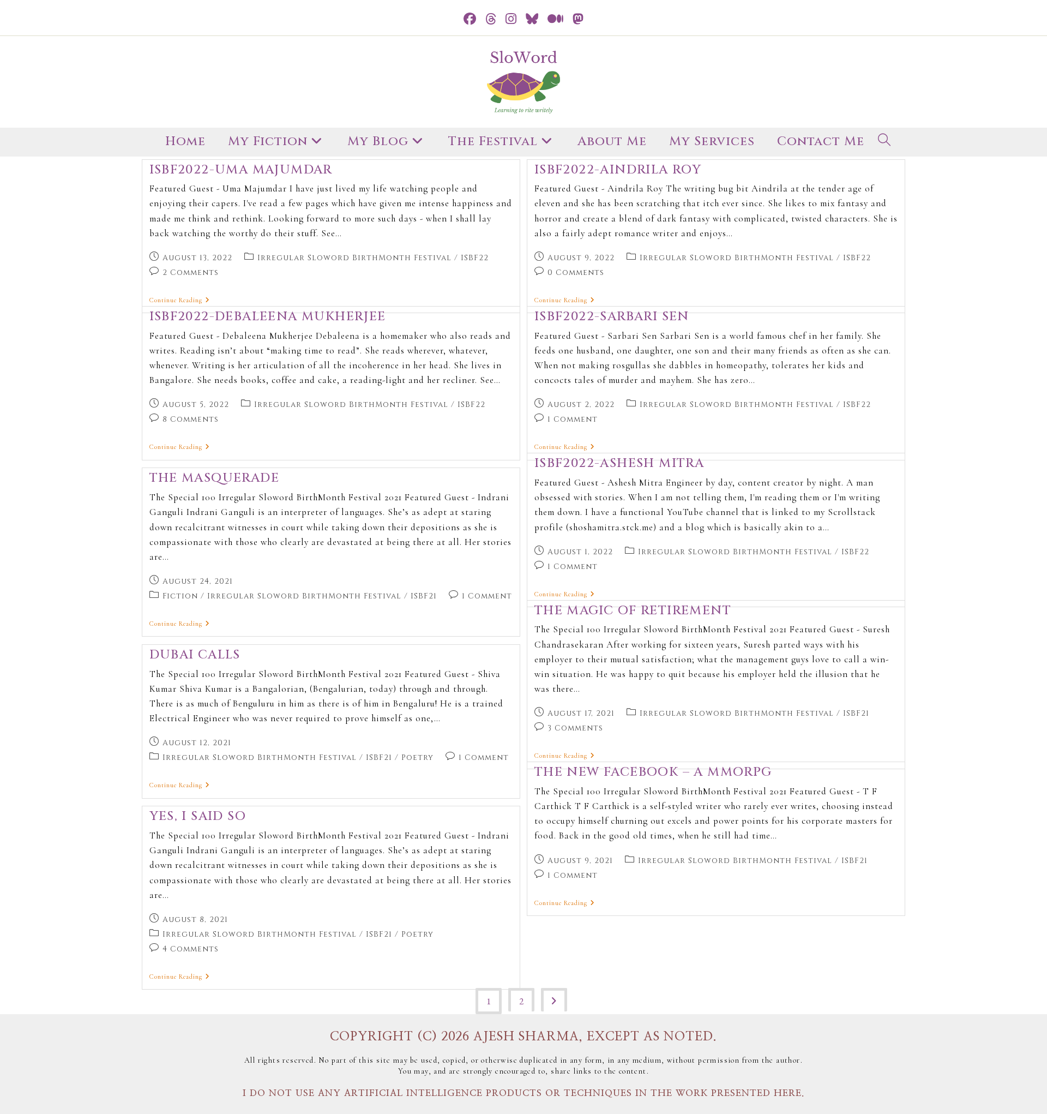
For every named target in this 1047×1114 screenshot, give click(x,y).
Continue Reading (179, 300)
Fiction (180, 596)
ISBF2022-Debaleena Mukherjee (267, 316)
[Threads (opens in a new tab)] (491, 19)
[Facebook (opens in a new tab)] (470, 19)
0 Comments (575, 272)
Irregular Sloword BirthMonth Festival (354, 258)
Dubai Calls (194, 654)
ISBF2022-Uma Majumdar (241, 169)
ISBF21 (424, 596)
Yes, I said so (197, 816)
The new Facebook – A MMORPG (653, 772)
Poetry (417, 757)
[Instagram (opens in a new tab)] (511, 19)
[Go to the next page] (554, 999)
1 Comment (572, 419)
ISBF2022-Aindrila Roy (617, 169)
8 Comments (191, 419)
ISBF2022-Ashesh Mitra (619, 463)
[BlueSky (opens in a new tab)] (532, 19)
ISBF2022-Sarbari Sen (611, 316)
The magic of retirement (632, 610)
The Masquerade (214, 478)
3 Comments (575, 728)
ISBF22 (475, 258)
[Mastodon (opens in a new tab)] (578, 19)
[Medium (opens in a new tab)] (555, 19)
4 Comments (191, 949)
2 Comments (191, 272)
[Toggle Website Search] (884, 142)
